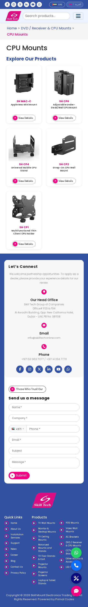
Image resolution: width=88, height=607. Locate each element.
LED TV (69, 567)
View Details (25, 118)
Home (12, 28)
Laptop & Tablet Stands (47, 582)
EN (70, 4)
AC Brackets (72, 536)
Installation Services (17, 536)
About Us (16, 529)
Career (14, 555)
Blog (13, 561)
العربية (78, 4)
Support (15, 543)
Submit (21, 475)
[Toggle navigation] (78, 16)
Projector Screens (43, 574)
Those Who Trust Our (29, 389)
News (14, 549)
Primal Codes (64, 599)
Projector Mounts (43, 566)
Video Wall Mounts (72, 530)
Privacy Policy (18, 572)
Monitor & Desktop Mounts (47, 530)
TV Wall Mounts (46, 523)
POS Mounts (72, 522)
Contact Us (17, 566)
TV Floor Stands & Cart (46, 557)
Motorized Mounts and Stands (45, 548)
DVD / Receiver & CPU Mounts (46, 28)
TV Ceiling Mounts (43, 538)
